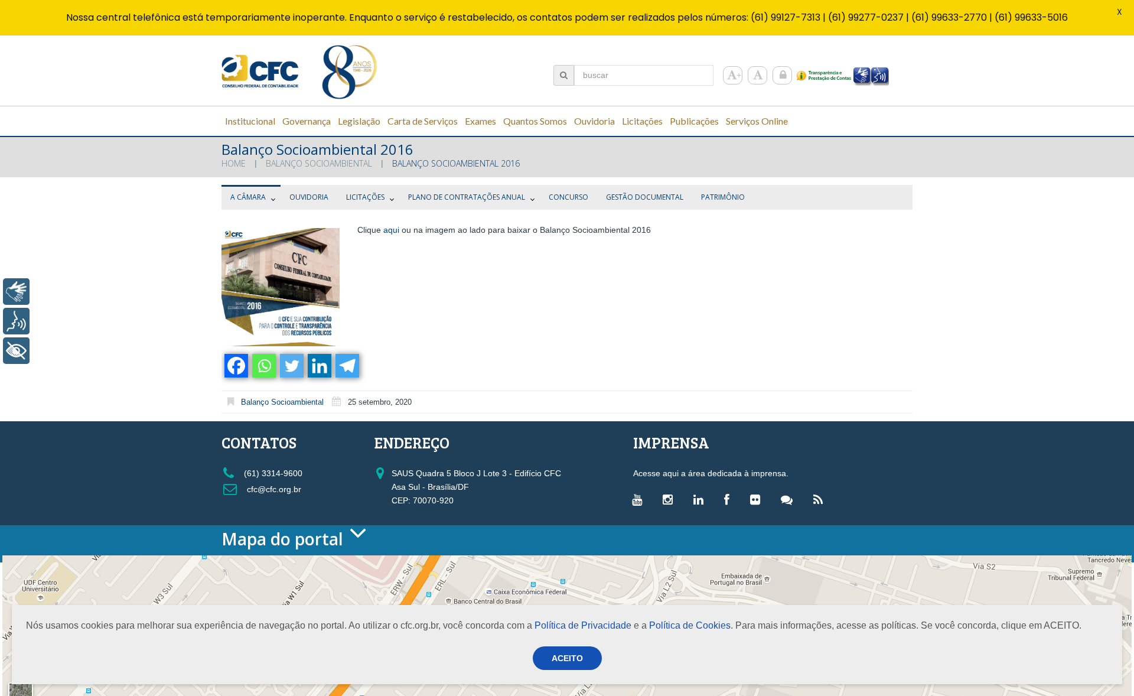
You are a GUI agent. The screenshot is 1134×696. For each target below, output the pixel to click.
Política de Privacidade (583, 625)
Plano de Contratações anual (466, 197)
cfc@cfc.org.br (273, 489)
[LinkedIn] (701, 499)
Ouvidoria (308, 197)
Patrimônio (723, 197)
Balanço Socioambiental (319, 163)
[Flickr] (758, 499)
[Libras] (16, 291)
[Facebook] (235, 366)
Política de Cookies (690, 625)
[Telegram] (346, 366)
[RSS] (821, 499)
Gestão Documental (644, 197)
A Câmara (248, 197)
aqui (391, 230)
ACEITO (567, 658)
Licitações (365, 197)
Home (233, 163)
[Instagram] (670, 499)
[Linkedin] (318, 366)
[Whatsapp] (263, 366)
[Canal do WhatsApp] (789, 499)
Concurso (568, 197)
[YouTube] (640, 499)
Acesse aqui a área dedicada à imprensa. (710, 473)
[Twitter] (291, 366)
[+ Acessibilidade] (16, 350)
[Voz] (16, 321)
